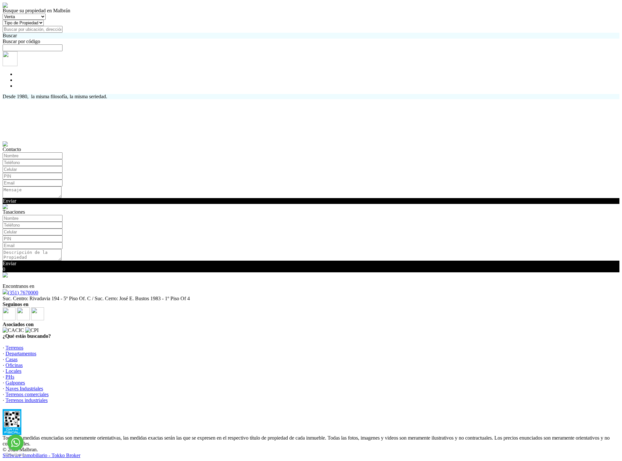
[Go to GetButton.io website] (15, 454)
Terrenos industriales (27, 400)
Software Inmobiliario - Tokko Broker (41, 455)
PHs (10, 377)
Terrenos (14, 347)
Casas (11, 359)
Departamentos (21, 353)
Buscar (10, 35)
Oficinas (14, 365)
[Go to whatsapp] (15, 442)
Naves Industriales (24, 388)
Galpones (15, 382)
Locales (13, 371)
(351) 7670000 (23, 292)
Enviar (9, 201)
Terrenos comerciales (27, 394)
